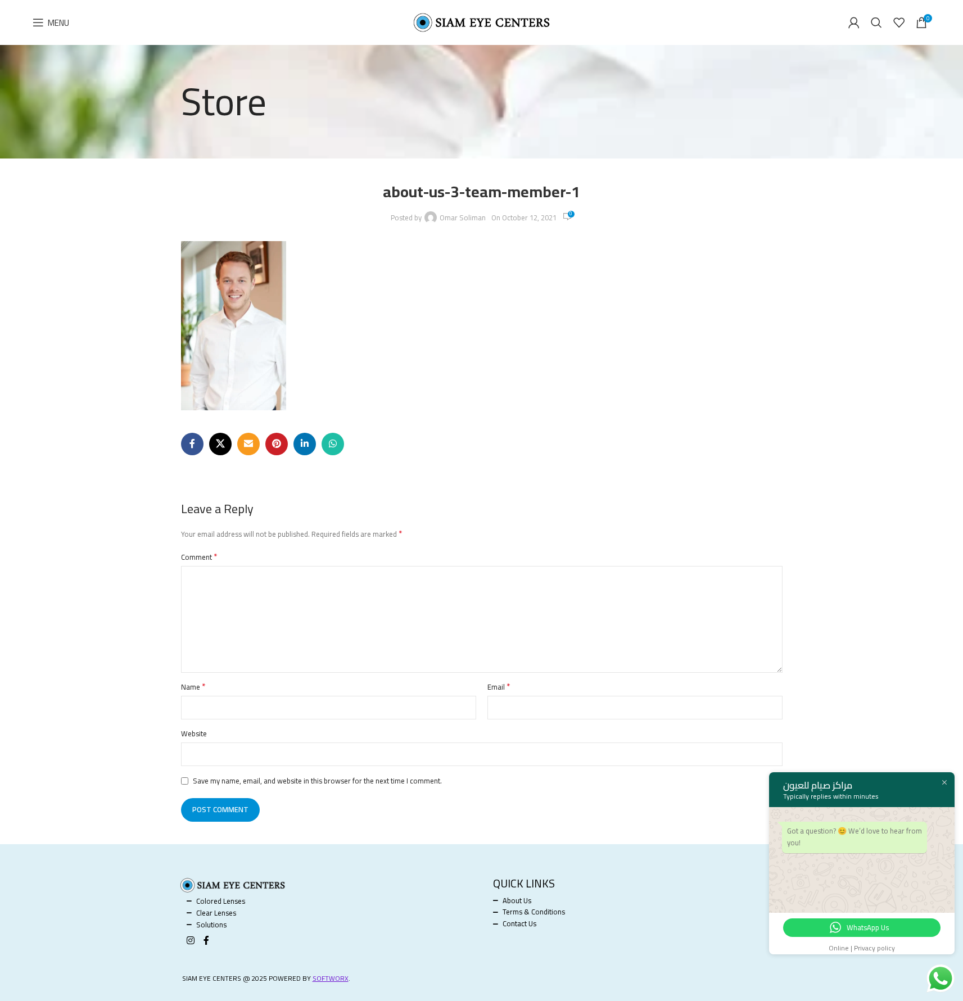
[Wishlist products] (899, 22)
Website (194, 734)
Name (193, 687)
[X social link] (220, 444)
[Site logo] (482, 21)
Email (498, 687)
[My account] (854, 22)
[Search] (876, 22)
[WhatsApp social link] (333, 444)
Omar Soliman (463, 218)
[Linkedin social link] (304, 444)
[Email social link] (248, 444)
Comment (199, 557)
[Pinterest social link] (276, 444)
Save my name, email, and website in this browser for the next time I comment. (317, 780)
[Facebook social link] (192, 444)
